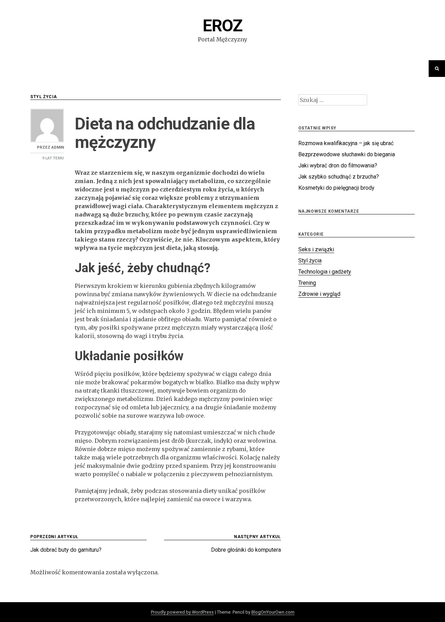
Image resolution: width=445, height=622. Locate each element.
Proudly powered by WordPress (182, 612)
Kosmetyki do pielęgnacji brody (336, 187)
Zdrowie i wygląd (319, 294)
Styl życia (43, 96)
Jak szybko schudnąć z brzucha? (338, 176)
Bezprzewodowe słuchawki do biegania (346, 154)
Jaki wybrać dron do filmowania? (337, 165)
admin (57, 147)
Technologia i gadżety (324, 271)
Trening (307, 282)
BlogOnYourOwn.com (272, 612)
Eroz (222, 26)
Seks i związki (316, 249)
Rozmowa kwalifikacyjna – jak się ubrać (346, 143)
